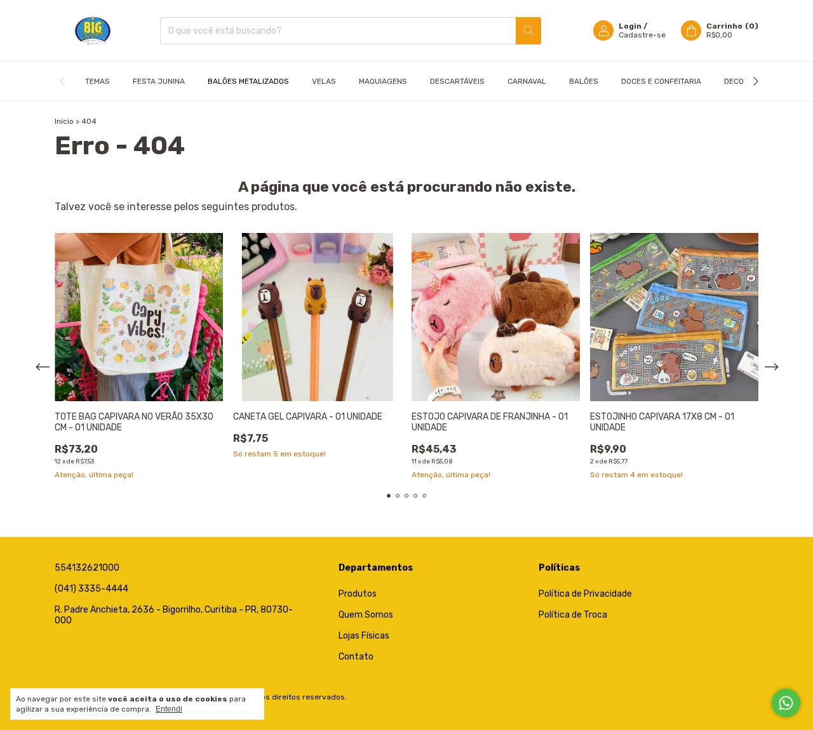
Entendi (169, 709)
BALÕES (583, 81)
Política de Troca (573, 614)
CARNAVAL (526, 81)
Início (64, 121)
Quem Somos (366, 614)
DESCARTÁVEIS (457, 81)
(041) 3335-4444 (91, 588)
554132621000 (87, 567)
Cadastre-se (642, 34)
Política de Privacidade (585, 593)
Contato (356, 656)
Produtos (358, 593)
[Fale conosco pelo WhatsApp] (786, 703)
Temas (97, 81)
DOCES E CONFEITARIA (661, 81)
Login (630, 26)
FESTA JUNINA (159, 81)
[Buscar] (528, 30)
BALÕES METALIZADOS (248, 81)
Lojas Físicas (364, 635)
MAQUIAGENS (383, 81)
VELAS (324, 81)
